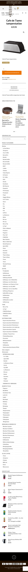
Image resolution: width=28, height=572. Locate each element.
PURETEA (5, 237)
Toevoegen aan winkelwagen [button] (11, 113)
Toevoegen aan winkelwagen (11, 72)
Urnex (4, 259)
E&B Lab (5, 462)
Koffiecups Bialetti (7, 277)
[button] (3, 6)
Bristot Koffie (6, 161)
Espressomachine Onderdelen (10, 331)
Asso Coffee (6, 152)
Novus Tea (5, 223)
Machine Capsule (7, 426)
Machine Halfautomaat (8, 433)
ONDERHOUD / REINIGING (9, 383)
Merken (4, 146)
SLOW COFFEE (6, 453)
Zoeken (24, 139)
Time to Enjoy (6, 255)
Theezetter (5, 315)
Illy (4, 204)
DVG (4, 179)
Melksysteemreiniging (8, 442)
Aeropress (5, 150)
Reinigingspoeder (7, 446)
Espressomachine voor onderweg (11, 327)
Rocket (5, 374)
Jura (4, 210)
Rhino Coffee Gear (7, 241)
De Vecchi (5, 175)
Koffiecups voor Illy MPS (9, 286)
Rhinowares (6, 466)
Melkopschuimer (7, 340)
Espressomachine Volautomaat (10, 325)
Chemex (5, 170)
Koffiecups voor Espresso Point (10, 284)
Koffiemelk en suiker (8, 299)
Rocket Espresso (7, 243)
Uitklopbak (6, 417)
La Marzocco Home (8, 363)
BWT (4, 166)
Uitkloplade (6, 419)
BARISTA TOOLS (5, 116)
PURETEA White (7, 313)
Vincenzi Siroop (7, 263)
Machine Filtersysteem (8, 431)
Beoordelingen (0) (14, 90)
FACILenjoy (6, 190)
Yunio (4, 261)
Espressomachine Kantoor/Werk (11, 347)
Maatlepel (5, 399)
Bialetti (4, 157)
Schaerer (5, 252)
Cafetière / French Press (9, 334)
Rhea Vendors (6, 239)
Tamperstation (12, 79)
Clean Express (6, 172)
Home (2, 12)
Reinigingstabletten (8, 448)
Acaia (4, 455)
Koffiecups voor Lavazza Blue (10, 288)
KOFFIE (4, 268)
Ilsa (4, 206)
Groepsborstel (6, 437)
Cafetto (4, 168)
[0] (17, 6)
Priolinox (5, 230)
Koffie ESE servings (8, 293)
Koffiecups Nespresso (8, 291)
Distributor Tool (7, 392)
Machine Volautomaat (8, 435)
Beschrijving (14, 87)
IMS (4, 208)
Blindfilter (5, 390)
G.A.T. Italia (6, 199)
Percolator (5, 338)
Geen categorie (5, 349)
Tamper (10, 117)
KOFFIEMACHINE (6, 318)
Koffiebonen (6, 273)
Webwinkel (5, 352)
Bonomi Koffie (6, 163)
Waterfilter (6, 451)
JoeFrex (5, 212)
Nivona (5, 219)
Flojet (4, 195)
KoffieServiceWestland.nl (10, 7)
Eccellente (5, 184)
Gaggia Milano (6, 197)
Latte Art (5, 395)
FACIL (5, 365)
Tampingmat (6, 412)
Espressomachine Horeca (9, 320)
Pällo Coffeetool (7, 228)
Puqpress (5, 232)
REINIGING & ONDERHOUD (9, 424)
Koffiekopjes (6, 297)
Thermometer (6, 415)
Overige (21, 116)
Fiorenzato (5, 192)
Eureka (4, 181)
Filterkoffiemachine (8, 336)
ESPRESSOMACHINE (8, 354)
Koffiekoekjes (6, 295)
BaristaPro (5, 117)
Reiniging (5, 406)
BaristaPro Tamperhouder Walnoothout (7, 122)
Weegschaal (6, 421)
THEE (3, 304)
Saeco (4, 248)
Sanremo (5, 250)
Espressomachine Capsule (9, 329)
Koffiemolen (6, 345)
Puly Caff (5, 235)
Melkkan (5, 401)
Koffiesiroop (6, 302)
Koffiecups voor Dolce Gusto (10, 282)
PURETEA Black (7, 311)
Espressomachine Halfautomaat (11, 322)
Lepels (4, 397)
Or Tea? (5, 226)
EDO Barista (6, 186)
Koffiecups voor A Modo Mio (10, 279)
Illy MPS (6, 367)
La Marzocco (6, 215)
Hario (4, 201)
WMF (4, 266)
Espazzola (5, 188)
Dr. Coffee (5, 177)
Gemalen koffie (6, 275)
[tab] (14, 87)
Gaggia (5, 378)
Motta (17, 116)
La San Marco (6, 148)
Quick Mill (5, 246)
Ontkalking (6, 444)
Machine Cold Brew (8, 428)
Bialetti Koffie (6, 159)
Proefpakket (6, 271)
